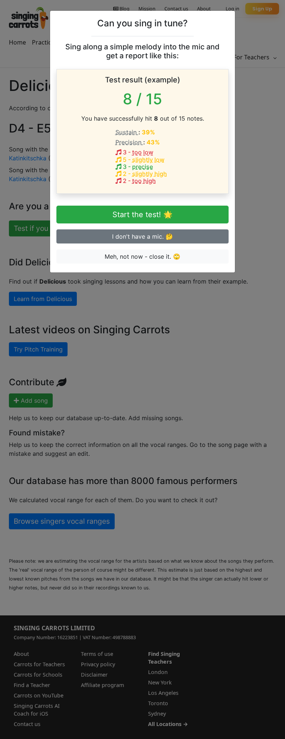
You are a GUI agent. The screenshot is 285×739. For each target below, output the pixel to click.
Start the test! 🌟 (142, 214)
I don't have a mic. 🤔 (142, 236)
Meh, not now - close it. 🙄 (142, 256)
